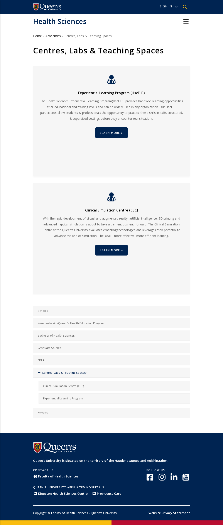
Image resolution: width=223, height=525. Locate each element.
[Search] (185, 7)
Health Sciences (59, 21)
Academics (53, 36)
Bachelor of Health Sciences (56, 336)
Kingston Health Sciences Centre (63, 493)
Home (37, 36)
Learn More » (111, 133)
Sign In (166, 6)
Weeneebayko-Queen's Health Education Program (71, 323)
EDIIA (41, 360)
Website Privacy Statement (169, 513)
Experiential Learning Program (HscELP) (111, 92)
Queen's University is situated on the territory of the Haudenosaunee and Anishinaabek (100, 461)
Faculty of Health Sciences (58, 476)
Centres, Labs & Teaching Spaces (64, 373)
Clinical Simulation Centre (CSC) (111, 210)
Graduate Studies (49, 348)
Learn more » (111, 250)
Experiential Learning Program (63, 398)
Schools (43, 311)
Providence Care (109, 493)
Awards (43, 413)
